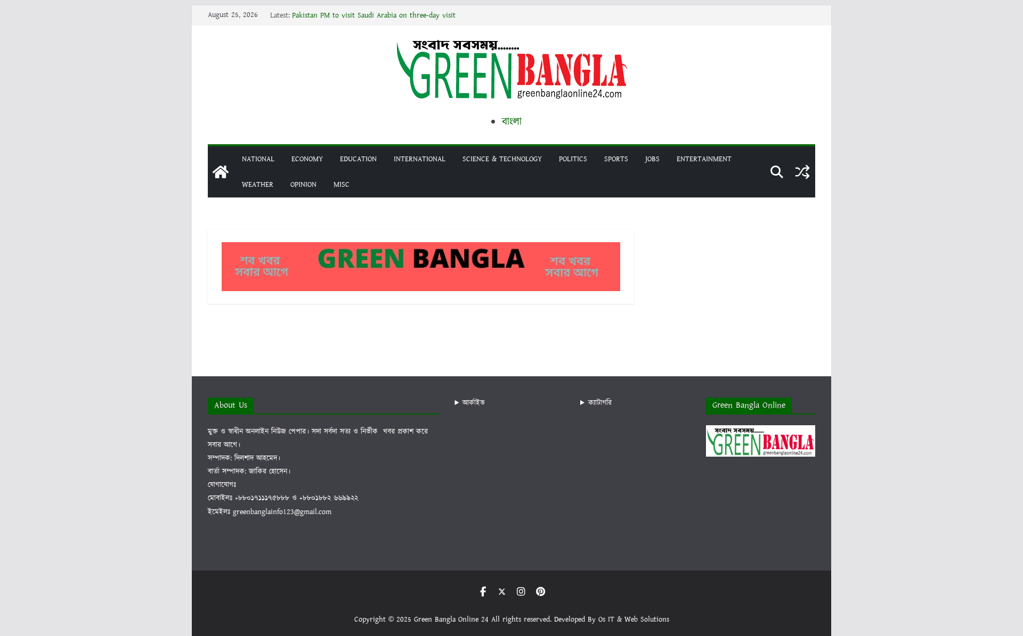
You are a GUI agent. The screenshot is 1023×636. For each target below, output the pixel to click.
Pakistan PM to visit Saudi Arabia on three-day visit (374, 15)
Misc (342, 184)
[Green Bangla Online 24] (220, 172)
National (258, 159)
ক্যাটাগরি (600, 403)
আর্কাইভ (473, 403)
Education (358, 159)
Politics (573, 159)
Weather (257, 184)
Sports (616, 159)
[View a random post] (802, 172)
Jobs (652, 159)
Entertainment (704, 159)
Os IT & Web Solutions (633, 619)
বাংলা (512, 121)
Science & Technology (502, 159)
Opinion (303, 184)
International (419, 159)
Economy (307, 159)
